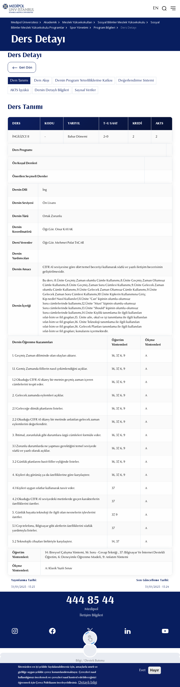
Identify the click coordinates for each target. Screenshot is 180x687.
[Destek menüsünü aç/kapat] (90, 638)
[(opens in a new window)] (15, 631)
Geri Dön (25, 67)
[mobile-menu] (173, 8)
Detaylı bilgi (87, 682)
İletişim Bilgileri (91, 615)
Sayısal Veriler (85, 90)
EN (155, 8)
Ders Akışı (41, 80)
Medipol (91, 609)
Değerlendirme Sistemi (136, 80)
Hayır (154, 670)
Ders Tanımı (19, 80)
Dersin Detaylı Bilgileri (52, 90)
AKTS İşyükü (19, 90)
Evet (142, 670)
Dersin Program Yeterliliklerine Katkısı (83, 80)
